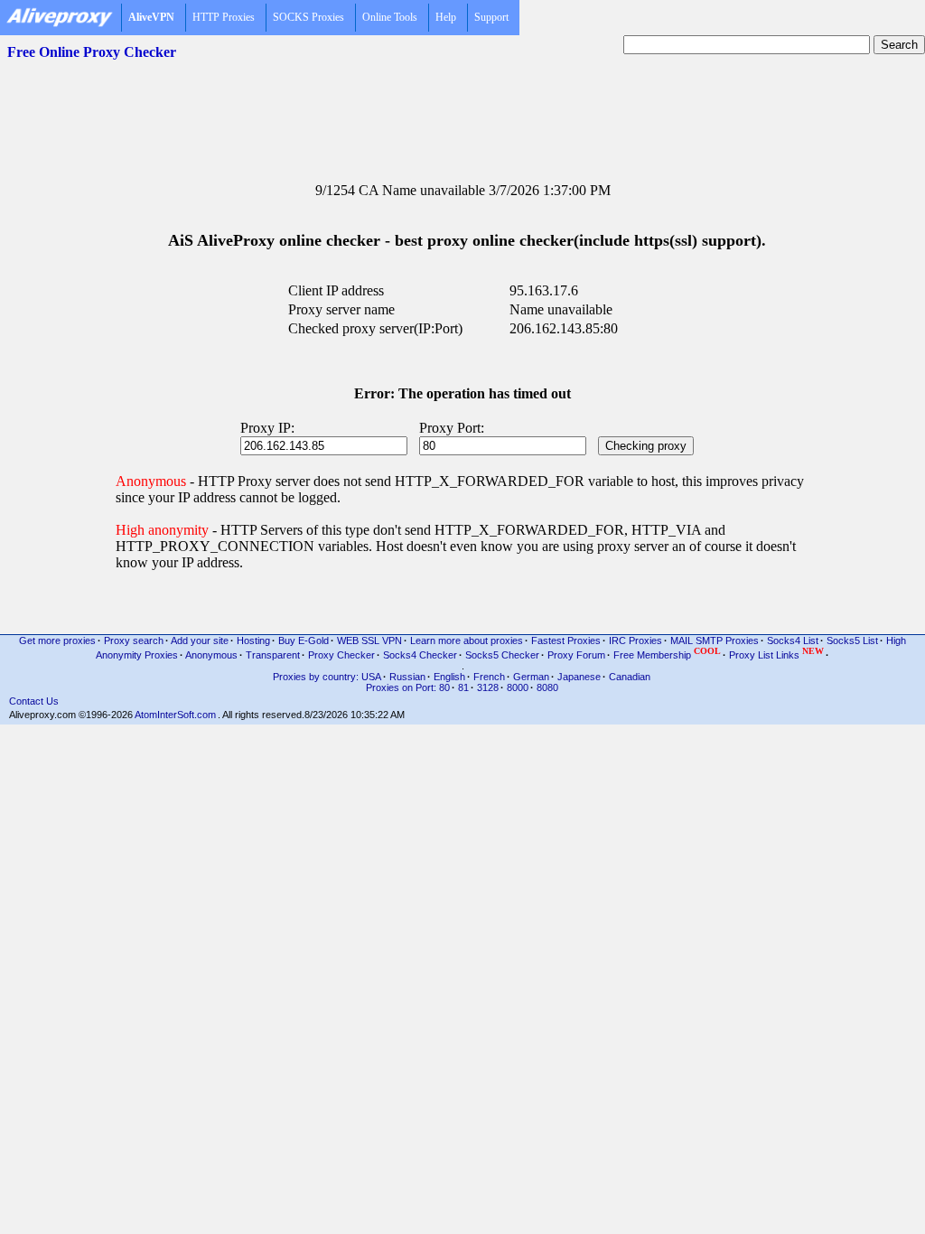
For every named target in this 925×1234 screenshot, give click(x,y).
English (449, 676)
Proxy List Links (776, 653)
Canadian (629, 676)
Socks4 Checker (420, 655)
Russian (407, 676)
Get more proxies (57, 640)
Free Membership (667, 653)
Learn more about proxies (466, 640)
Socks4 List (792, 640)
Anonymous (211, 655)
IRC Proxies (635, 640)
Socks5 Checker (502, 655)
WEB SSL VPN (369, 640)
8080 (547, 687)
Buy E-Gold (303, 640)
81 (463, 687)
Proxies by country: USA (327, 676)
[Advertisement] (462, 109)
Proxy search (134, 640)
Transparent (273, 655)
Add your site (200, 640)
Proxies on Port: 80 (408, 687)
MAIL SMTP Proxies (714, 640)
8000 (517, 687)
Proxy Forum (576, 655)
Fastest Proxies (566, 640)
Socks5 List (852, 640)
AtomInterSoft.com (175, 714)
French (489, 676)
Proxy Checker (341, 655)
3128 (488, 687)
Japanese (579, 676)
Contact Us (34, 701)
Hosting (253, 640)
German (531, 676)
